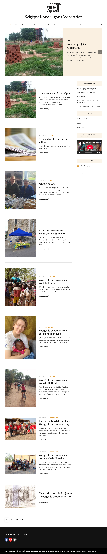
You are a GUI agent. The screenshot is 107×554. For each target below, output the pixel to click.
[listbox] (53, 52)
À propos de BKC (82, 118)
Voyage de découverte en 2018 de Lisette (53, 281)
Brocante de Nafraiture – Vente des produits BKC (53, 232)
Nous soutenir (58, 24)
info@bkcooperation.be (87, 166)
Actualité (47, 24)
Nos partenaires (71, 24)
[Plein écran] (100, 153)
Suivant (18, 520)
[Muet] (97, 153)
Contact (82, 24)
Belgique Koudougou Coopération (53, 16)
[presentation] (7, 52)
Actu (68, 40)
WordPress (92, 551)
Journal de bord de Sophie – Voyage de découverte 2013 (55, 422)
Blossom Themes (75, 551)
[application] (89, 147)
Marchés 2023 (47, 183)
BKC (16, 24)
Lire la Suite (43, 109)
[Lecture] (79, 153)
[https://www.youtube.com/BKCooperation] (83, 173)
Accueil (8, 24)
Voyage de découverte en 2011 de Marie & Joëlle (53, 456)
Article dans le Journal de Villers (53, 140)
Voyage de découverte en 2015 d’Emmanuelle (53, 332)
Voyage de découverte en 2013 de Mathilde (53, 381)
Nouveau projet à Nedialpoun (76, 46)
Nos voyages (37, 24)
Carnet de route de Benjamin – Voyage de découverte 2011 (55, 494)
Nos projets (25, 24)
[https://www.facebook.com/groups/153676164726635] (79, 173)
